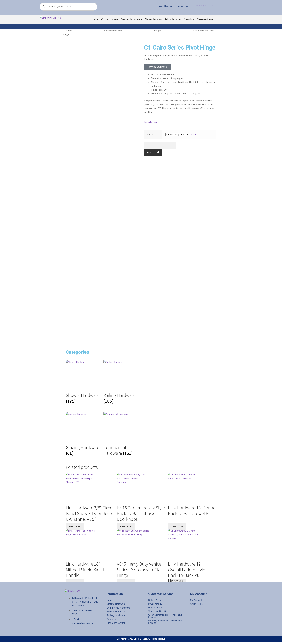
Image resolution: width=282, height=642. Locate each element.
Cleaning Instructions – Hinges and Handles (165, 616)
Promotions (188, 19)
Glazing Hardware (109, 19)
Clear (194, 134)
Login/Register (165, 6)
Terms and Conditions (158, 611)
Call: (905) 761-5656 (203, 6)
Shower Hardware (153, 19)
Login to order (151, 121)
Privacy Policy (155, 604)
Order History (196, 604)
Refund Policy (155, 607)
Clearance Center (205, 19)
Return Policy (154, 600)
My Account (196, 600)
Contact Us (183, 6)
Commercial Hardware (131, 19)
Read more (74, 526)
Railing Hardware (172, 19)
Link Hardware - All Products (185, 55)
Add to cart (153, 152)
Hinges (157, 30)
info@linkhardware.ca (82, 623)
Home (95, 19)
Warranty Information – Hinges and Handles (165, 621)
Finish (150, 134)
